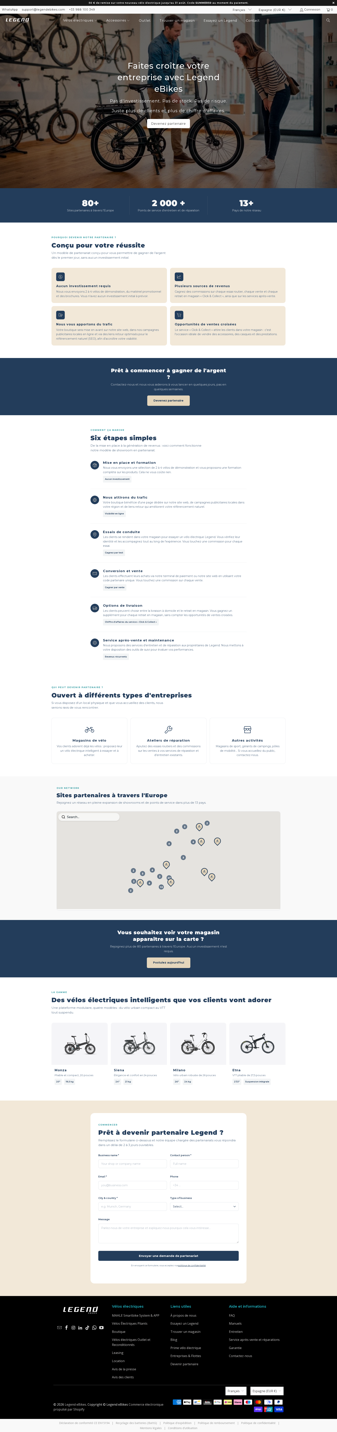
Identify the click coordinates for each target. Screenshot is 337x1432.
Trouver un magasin (185, 1332)
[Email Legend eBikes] (60, 1327)
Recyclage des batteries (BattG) (136, 1423)
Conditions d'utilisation (182, 1428)
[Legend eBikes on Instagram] (73, 1327)
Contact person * (180, 1155)
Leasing (117, 1353)
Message (104, 1219)
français (239, 10)
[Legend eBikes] (17, 20)
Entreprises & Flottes (185, 1356)
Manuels (235, 1323)
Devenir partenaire (184, 1364)
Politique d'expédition (177, 1423)
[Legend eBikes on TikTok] (87, 1327)
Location (118, 1361)
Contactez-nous (240, 1356)
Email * (102, 1176)
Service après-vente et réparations (254, 1340)
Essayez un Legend (184, 1323)
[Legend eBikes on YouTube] (101, 1327)
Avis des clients (123, 1377)
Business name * (108, 1155)
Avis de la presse (124, 1369)
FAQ (232, 1315)
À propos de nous (183, 1315)
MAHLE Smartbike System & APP (135, 1315)
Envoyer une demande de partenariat (168, 1256)
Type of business (181, 1198)
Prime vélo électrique (185, 1348)
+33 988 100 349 (82, 9)
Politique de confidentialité (258, 1423)
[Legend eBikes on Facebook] (67, 1327)
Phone (174, 1176)
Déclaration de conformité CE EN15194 (84, 1423)
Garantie (235, 1348)
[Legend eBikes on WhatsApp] (95, 1327)
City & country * (108, 1198)
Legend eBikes (75, 1404)
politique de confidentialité (192, 1265)
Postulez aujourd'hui (168, 962)
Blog (173, 1340)
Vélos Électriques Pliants (129, 1323)
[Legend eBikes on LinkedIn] (80, 1327)
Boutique (118, 1332)
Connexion (312, 9)
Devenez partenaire (168, 124)
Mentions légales (151, 1428)
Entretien (236, 1332)
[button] (80, 21)
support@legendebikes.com (43, 9)
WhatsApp (10, 9)
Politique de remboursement (216, 1423)
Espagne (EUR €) (272, 10)
